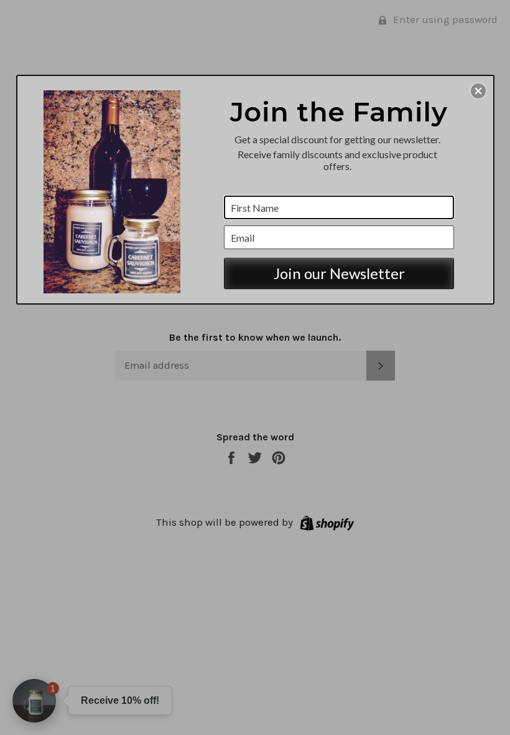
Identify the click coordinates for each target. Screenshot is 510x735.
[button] (478, 90)
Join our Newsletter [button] (339, 273)
